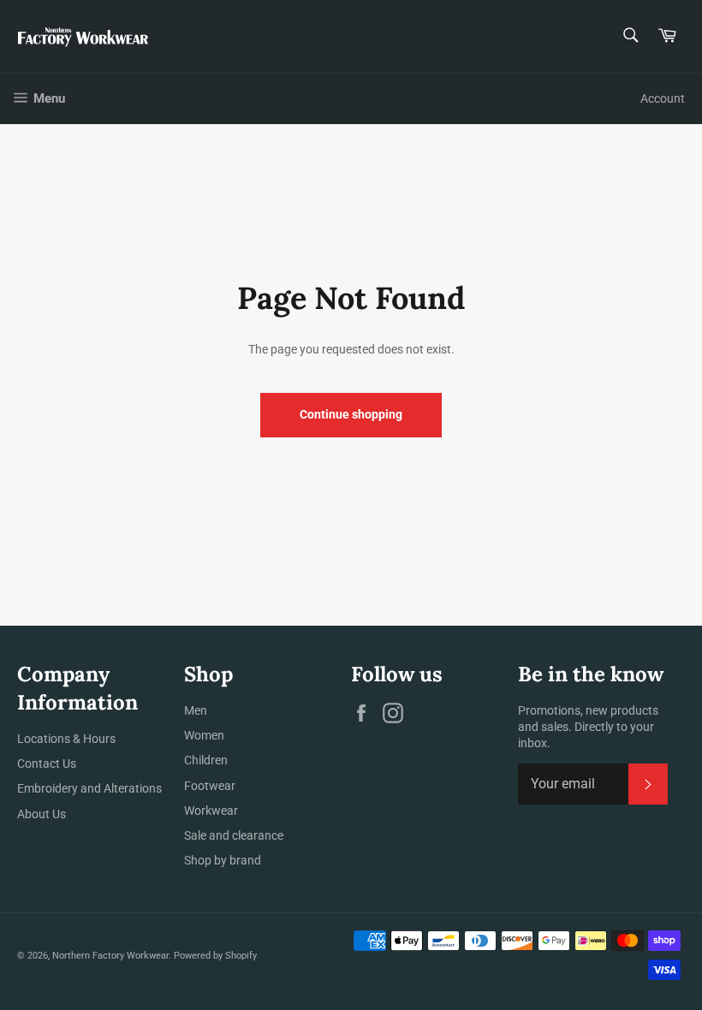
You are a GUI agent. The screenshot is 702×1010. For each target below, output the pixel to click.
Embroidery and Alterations (89, 788)
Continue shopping (351, 414)
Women (204, 735)
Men (195, 710)
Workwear (211, 810)
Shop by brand (222, 860)
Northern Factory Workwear (110, 955)
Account (662, 98)
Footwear (209, 786)
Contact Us (46, 763)
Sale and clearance (233, 835)
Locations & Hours (66, 739)
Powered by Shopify (215, 955)
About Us (41, 814)
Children (206, 760)
